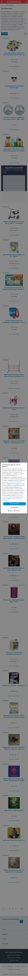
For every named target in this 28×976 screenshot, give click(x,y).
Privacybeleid (5, 500)
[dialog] (14, 488)
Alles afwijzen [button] (14, 507)
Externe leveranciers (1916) (15, 482)
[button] (14, 511)
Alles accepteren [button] (14, 503)
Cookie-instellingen (17, 498)
